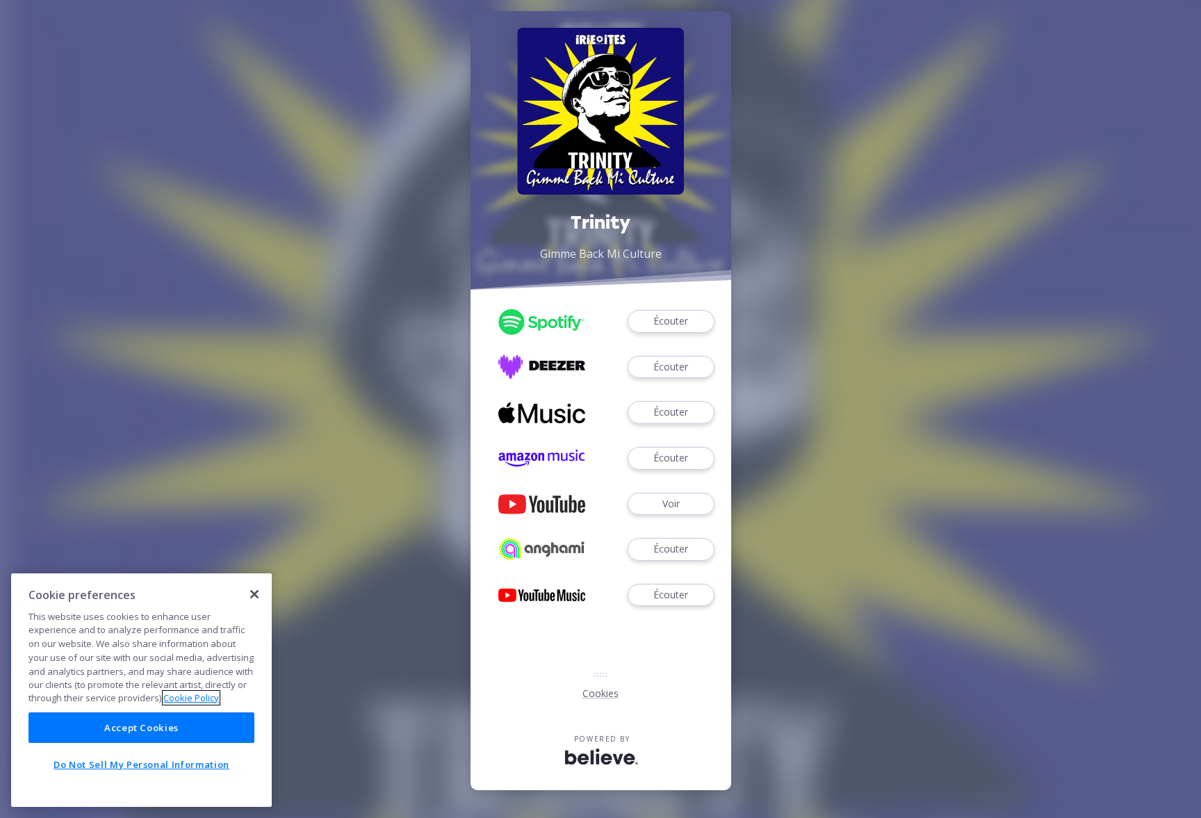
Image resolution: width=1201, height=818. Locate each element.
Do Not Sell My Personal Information (141, 764)
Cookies (600, 693)
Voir (671, 503)
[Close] (254, 594)
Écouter (670, 320)
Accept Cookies (141, 727)
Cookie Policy (191, 698)
